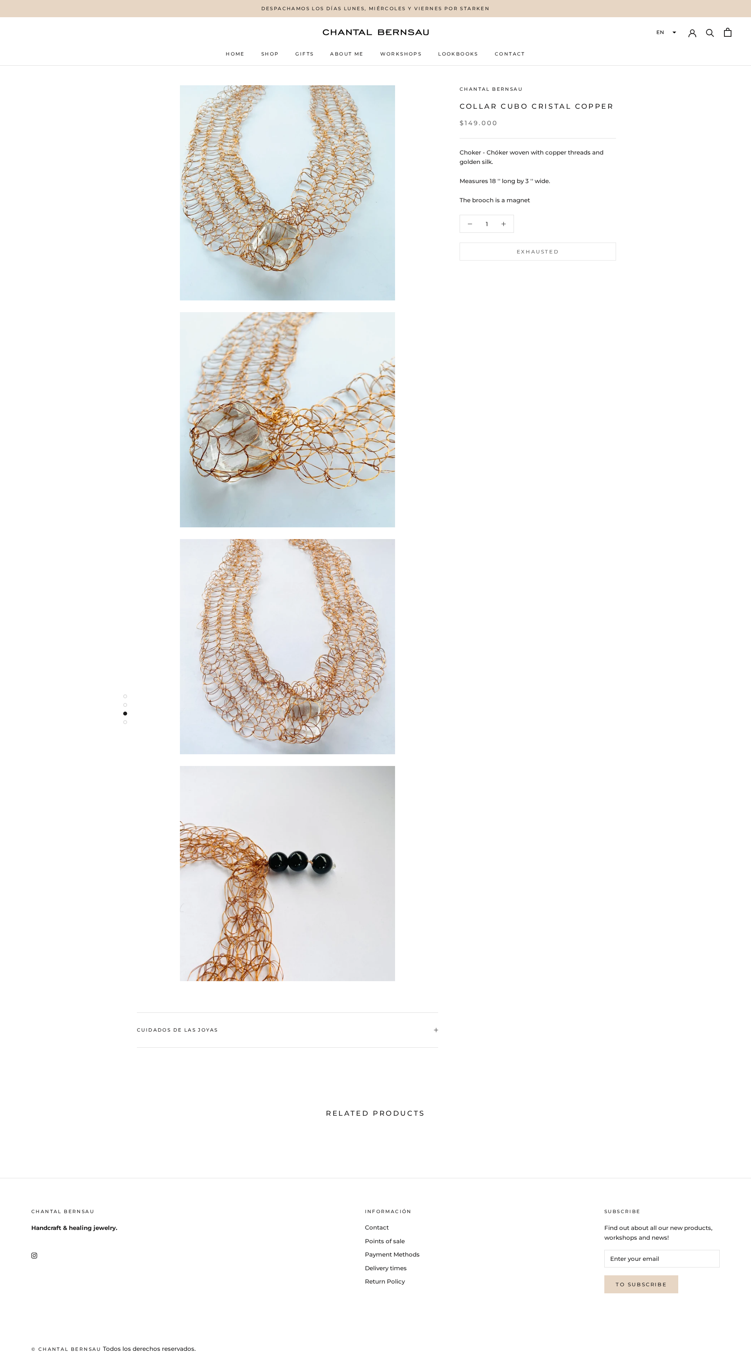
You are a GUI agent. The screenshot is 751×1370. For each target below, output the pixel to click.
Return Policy (385, 1281)
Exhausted (538, 251)
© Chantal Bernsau (66, 1349)
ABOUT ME (346, 54)
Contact (377, 1227)
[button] (665, 32)
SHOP (270, 54)
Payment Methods (392, 1254)
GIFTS (304, 54)
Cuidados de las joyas (177, 1030)
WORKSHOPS (401, 54)
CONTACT (510, 54)
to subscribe (641, 1284)
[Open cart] (727, 32)
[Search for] (710, 32)
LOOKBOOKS (458, 54)
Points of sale (385, 1241)
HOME (235, 54)
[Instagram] (34, 1255)
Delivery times (386, 1268)
